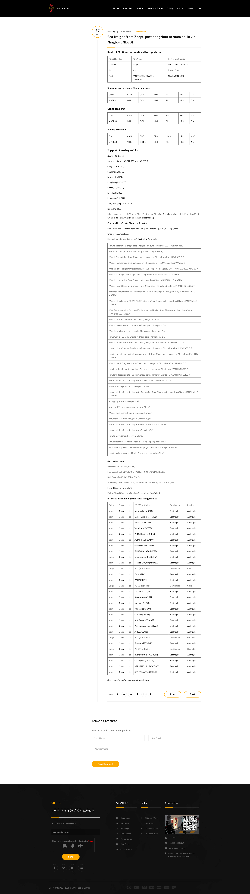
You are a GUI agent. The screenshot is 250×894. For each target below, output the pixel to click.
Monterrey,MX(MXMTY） (146, 557)
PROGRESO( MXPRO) (145, 534)
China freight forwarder (146, 239)
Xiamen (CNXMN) (115, 156)
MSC (192, 94)
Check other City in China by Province (128, 223)
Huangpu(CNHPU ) (116, 198)
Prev (172, 694)
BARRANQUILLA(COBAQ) (147, 666)
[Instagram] (72, 867)
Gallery (170, 8)
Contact (181, 8)
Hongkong (149, 217)
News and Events (155, 8)
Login (190, 8)
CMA (129, 94)
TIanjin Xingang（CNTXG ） (120, 203)
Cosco (111, 94)
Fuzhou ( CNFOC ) (115, 187)
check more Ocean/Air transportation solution (128, 680)
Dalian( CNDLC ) (114, 209)
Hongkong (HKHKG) (116, 182)
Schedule (127, 8)
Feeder (112, 76)
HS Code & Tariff (151, 834)
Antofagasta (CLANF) (144, 620)
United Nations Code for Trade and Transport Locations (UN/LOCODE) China (142, 228)
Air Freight (124, 823)
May (97, 31)
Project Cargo (126, 839)
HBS (181, 100)
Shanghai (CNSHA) (115, 171)
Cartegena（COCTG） (145, 660)
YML (156, 100)
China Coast (138, 79)
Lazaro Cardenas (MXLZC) (146, 516)
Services (140, 8)
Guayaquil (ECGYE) (143, 643)
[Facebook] (54, 867)
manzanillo (141, 31)
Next (192, 694)
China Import (125, 818)
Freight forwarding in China (119, 488)
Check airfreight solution (118, 234)
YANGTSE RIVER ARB (142, 76)
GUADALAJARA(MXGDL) (146, 551)
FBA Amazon (125, 834)
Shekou (119, 217)
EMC (156, 94)
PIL (167, 100)
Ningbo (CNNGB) (176, 76)
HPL (181, 94)
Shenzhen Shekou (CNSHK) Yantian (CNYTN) (127, 161)
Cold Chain (125, 844)
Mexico (146, 88)
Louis (112, 31)
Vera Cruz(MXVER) (143, 528)
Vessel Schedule (151, 828)
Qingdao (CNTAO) (115, 166)
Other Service (126, 849)
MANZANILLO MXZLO (178, 64)
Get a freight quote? (116, 461)
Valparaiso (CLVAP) (143, 608)
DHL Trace (149, 823)
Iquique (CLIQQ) (142, 603)
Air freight (191, 511)
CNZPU (112, 64)
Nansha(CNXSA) (114, 193)
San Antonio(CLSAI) (143, 597)
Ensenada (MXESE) (143, 522)
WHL (129, 100)
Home (116, 8)
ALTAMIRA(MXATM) (144, 539)
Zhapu (135, 64)
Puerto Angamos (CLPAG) (146, 626)
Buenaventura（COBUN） (147, 654)
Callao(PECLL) (141, 574)
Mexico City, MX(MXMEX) (146, 562)
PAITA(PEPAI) (141, 580)
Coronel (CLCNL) (142, 614)
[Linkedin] (81, 867)
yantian (127, 217)
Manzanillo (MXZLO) (144, 511)
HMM (168, 94)
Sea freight (174, 511)
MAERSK (113, 100)
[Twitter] (63, 867)
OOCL (143, 100)
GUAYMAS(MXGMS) (144, 545)
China (136, 88)
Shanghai (167, 214)
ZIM (192, 100)
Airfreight (155, 493)
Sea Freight (124, 828)
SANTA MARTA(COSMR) (146, 672)
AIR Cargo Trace (151, 818)
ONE (142, 94)
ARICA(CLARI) (141, 631)
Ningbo (176, 214)
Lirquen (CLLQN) (142, 591)
